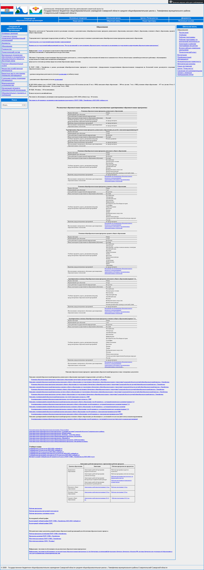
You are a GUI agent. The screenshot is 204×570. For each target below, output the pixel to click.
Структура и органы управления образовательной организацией (13, 38)
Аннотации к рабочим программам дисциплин (188, 45)
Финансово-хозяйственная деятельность (12, 69)
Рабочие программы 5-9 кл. (119, 492)
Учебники (182, 35)
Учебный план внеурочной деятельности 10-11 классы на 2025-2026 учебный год (54, 455)
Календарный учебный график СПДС (41, 523)
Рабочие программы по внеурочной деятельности (189, 40)
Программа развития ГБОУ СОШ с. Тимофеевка (44, 536)
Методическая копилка (186, 64)
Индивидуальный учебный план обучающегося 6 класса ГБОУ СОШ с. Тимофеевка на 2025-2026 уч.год (62, 456)
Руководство (7, 49)
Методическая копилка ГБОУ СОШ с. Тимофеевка (45, 538)
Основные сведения (10, 33)
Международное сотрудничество (8, 84)
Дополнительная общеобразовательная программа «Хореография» (49, 430)
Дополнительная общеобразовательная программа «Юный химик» (50, 433)
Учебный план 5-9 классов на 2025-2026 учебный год (45, 450)
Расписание (183, 32)
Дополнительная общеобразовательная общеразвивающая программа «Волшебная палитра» (58, 441)
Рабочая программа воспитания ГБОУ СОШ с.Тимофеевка (48, 533)
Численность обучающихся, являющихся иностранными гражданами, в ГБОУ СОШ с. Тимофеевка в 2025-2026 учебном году (68, 100)
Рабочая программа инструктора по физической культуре (122, 477)
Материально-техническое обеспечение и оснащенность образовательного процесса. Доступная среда (13, 58)
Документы (6, 43)
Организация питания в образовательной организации (14, 89)
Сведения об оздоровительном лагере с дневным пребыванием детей (189, 73)
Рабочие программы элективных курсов (41, 513)
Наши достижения (184, 66)
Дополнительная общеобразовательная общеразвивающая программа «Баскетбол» (55, 436)
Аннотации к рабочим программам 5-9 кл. (97, 492)
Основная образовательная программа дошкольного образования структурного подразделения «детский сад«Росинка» (69, 379)
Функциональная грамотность (189, 61)
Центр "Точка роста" (185, 68)
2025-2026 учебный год (55, 521)
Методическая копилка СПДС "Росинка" (42, 541)
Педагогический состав (11, 52)
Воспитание (182, 55)
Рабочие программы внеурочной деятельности (43, 511)
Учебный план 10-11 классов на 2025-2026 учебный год (46, 452)
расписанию (63, 74)
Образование (7, 46)
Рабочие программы (187, 37)
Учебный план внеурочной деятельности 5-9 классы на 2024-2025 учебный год (53, 453)
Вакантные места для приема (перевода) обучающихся (13, 74)
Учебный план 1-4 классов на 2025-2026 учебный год (45, 448)
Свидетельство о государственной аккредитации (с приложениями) (50, 42)
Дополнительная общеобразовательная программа (45, 431)
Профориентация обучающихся (184, 58)
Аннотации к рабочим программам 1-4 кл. (97, 487)
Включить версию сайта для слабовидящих (187, 2)
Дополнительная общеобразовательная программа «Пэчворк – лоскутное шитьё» (54, 434)
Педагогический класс (187, 52)
